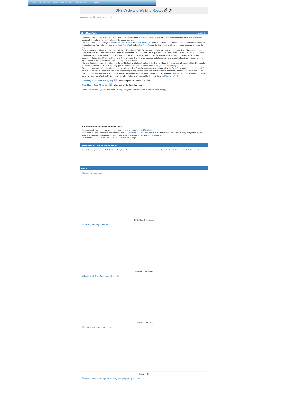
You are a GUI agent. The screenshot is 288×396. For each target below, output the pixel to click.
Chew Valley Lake (143, 42)
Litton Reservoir (136, 132)
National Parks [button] (81, 2)
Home (34, 2)
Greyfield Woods (172, 76)
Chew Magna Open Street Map (95, 85)
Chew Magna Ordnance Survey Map (98, 80)
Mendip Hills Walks (123, 137)
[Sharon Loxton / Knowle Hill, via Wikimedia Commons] (144, 348)
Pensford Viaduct (178, 73)
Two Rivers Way (145, 45)
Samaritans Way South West (144, 150)
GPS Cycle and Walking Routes (139, 10)
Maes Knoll (147, 130)
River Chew (120, 42)
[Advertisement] (144, 24)
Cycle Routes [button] (44, 2)
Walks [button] (55, 2)
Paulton (190, 150)
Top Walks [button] (94, 2)
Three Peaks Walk (125, 45)
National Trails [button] (66, 2)
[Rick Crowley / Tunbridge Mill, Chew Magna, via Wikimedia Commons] (144, 297)
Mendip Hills (148, 37)
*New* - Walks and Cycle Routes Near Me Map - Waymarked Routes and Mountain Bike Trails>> (124, 89)
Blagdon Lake (92, 73)
